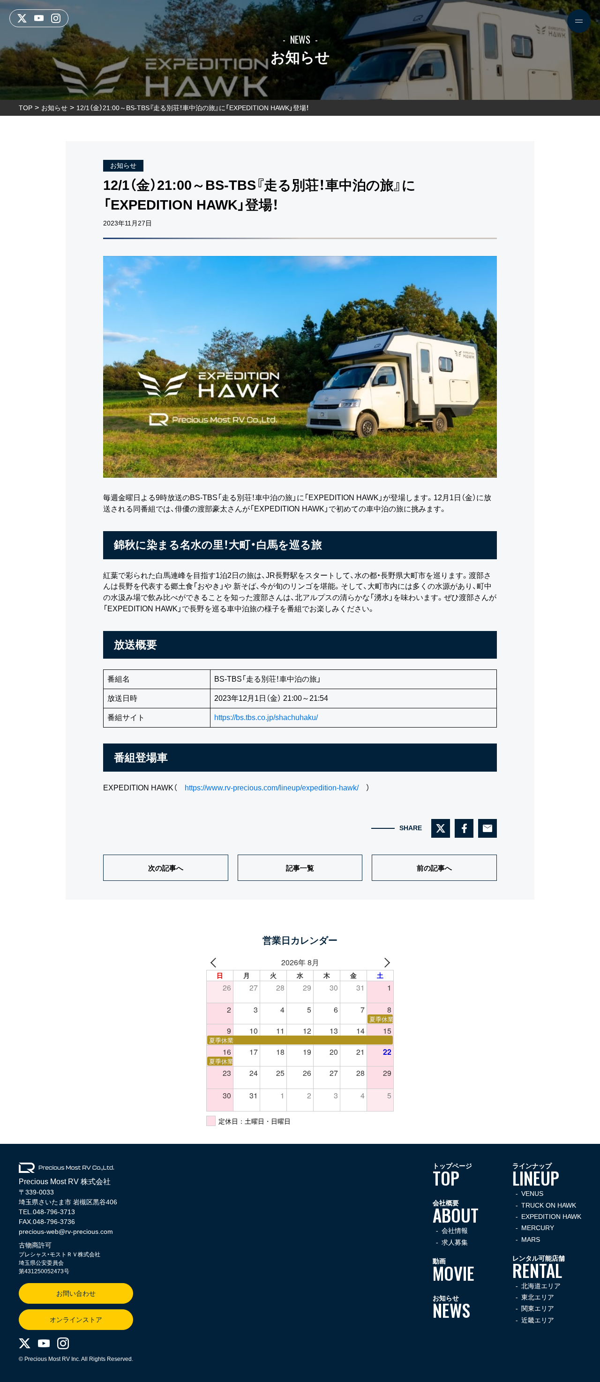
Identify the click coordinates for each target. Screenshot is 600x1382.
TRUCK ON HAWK (548, 1205)
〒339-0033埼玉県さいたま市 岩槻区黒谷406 (68, 1197)
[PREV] (215, 962)
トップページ (452, 1175)
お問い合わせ (76, 1293)
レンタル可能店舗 (538, 1268)
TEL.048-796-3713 (47, 1212)
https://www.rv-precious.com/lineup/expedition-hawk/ (272, 788)
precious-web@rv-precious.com (66, 1231)
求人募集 (455, 1242)
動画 (453, 1271)
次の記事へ (165, 868)
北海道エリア (541, 1286)
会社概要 (456, 1212)
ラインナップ (535, 1175)
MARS (530, 1239)
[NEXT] (385, 962)
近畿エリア (537, 1320)
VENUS (532, 1193)
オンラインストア (76, 1319)
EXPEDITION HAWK (551, 1216)
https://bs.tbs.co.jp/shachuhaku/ (266, 717)
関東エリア (537, 1308)
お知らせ (123, 165)
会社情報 (455, 1230)
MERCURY (537, 1228)
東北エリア (537, 1297)
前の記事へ (434, 868)
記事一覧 (300, 868)
